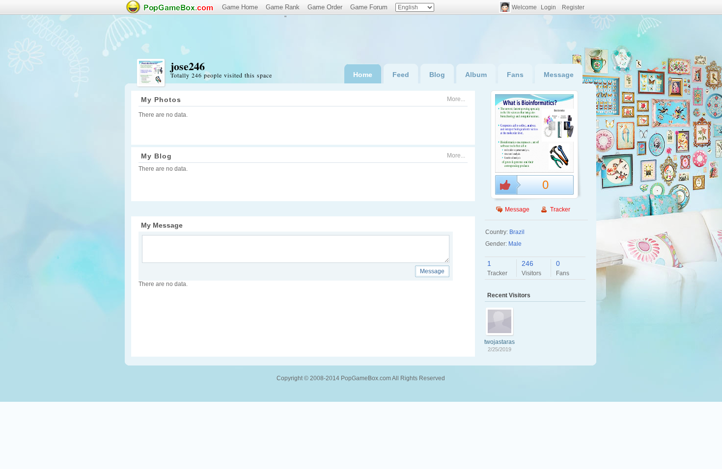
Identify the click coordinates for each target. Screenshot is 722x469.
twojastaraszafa (499, 342)
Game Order (324, 7)
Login (548, 7)
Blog (437, 74)
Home (362, 74)
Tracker (560, 209)
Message (559, 74)
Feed (400, 74)
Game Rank (283, 7)
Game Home (240, 7)
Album (476, 74)
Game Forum (369, 7)
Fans (515, 74)
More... (456, 99)
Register (573, 7)
